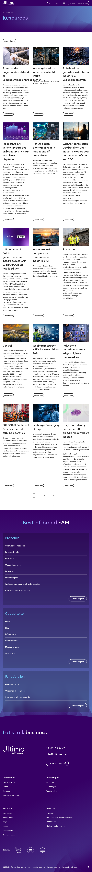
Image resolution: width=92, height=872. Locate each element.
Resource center (9, 835)
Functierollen (51, 791)
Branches (50, 782)
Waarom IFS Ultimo (11, 795)
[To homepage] (8, 3)
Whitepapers (8, 817)
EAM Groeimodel (53, 822)
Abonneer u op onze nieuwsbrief (59, 817)
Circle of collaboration (55, 826)
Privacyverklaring (53, 867)
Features (6, 791)
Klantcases (7, 813)
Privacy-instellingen (69, 867)
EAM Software (9, 782)
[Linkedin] (88, 867)
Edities (5, 787)
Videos (5, 826)
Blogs (5, 822)
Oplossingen (51, 787)
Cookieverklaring (38, 867)
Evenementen (8, 830)
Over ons (50, 813)
